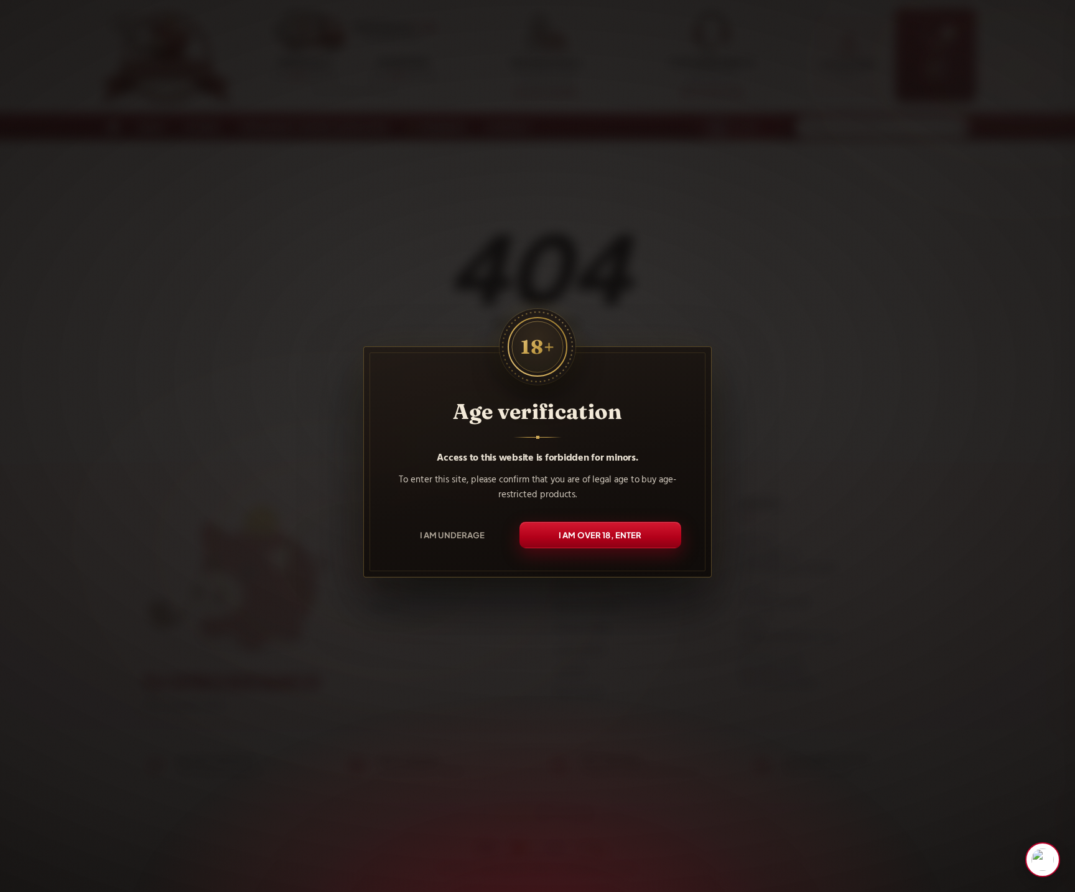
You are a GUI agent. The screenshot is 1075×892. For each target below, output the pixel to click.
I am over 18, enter (600, 534)
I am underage (452, 534)
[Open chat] (1042, 859)
